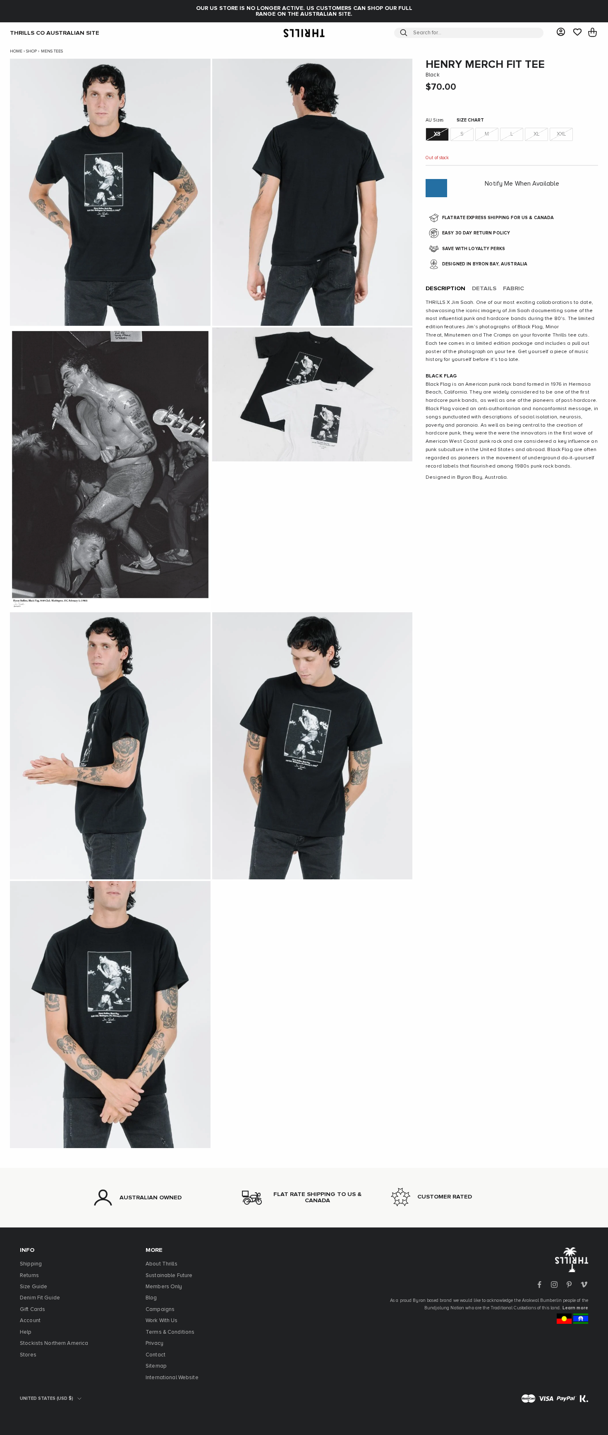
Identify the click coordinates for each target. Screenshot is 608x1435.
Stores (28, 1355)
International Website (172, 1377)
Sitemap (156, 1366)
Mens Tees (52, 51)
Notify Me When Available (522, 184)
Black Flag (530, 327)
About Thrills (161, 1264)
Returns (29, 1275)
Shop (31, 51)
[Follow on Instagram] (554, 1284)
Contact (155, 1355)
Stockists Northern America (54, 1343)
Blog (151, 1298)
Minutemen (457, 335)
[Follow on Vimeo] (584, 1284)
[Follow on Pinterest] (569, 1284)
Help (26, 1332)
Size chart (470, 120)
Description (445, 288)
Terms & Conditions (170, 1332)
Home (16, 51)
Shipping (31, 1264)
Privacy (154, 1343)
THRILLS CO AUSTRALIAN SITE (54, 33)
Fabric (513, 288)
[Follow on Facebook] (539, 1284)
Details (484, 288)
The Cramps (497, 335)
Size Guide (33, 1286)
